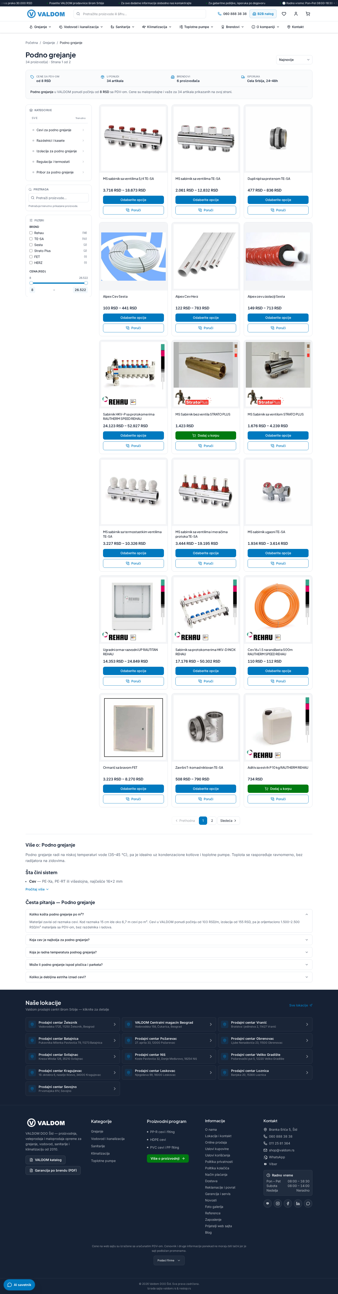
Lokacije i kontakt (218, 1136)
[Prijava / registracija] (296, 13)
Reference (213, 1213)
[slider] (31, 283)
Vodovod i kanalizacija (81, 27)
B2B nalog (266, 14)
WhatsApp (277, 1157)
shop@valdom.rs (281, 1150)
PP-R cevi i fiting (162, 1132)
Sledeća (226, 820)
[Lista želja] (284, 13)
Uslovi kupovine (217, 1149)
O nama (211, 1129)
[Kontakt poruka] (308, 1203)
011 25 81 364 (279, 1143)
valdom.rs (169, 1288)
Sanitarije (123, 27)
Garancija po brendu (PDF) (56, 1170)
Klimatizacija (157, 27)
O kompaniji (266, 27)
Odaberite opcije (133, 200)
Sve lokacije (298, 1005)
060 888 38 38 (235, 14)
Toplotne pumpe (196, 27)
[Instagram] (278, 1203)
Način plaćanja (216, 1174)
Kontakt (298, 27)
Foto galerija (214, 1207)
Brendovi (233, 27)
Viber (273, 1164)
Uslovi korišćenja (217, 1155)
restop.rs (185, 1288)
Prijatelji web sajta (218, 1226)
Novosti (211, 1200)
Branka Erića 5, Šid (283, 1129)
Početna (32, 43)
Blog (208, 1232)
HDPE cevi (158, 1139)
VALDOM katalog (48, 1160)
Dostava (211, 1181)
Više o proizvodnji (165, 1158)
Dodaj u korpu (208, 435)
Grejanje (40, 27)
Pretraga (41, 189)
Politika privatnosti (219, 1162)
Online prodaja (216, 1142)
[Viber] (268, 1203)
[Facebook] (288, 1203)
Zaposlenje (213, 1219)
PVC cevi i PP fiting (164, 1147)
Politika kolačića (217, 1168)
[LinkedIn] (298, 1203)
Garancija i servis (217, 1194)
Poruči (136, 210)
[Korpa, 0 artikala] (307, 13)
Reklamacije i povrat (220, 1187)
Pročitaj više (35, 889)
